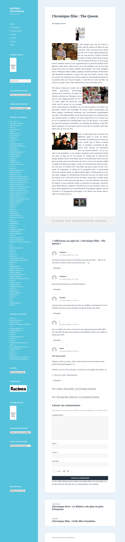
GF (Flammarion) (15, 330)
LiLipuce (63, 252)
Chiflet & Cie (14, 162)
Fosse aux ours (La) (16, 217)
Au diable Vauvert (16, 144)
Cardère (12, 158)
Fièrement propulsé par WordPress (63, 537)
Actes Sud (13, 121)
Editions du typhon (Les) (18, 193)
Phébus (12, 262)
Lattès (12, 236)
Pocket (12, 351)
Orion (12, 341)
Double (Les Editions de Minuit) (20, 324)
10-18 (11, 318)
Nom (54, 443)
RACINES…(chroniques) (17, 10)
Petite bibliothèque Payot (18, 347)
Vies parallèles (14, 293)
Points (12, 353)
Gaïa (11, 219)
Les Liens (13, 38)
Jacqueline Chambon (16, 229)
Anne (61, 348)
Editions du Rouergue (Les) (18, 187)
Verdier (12, 289)
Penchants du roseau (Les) (18, 260)
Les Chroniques (15, 27)
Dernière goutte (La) (16, 170)
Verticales (13, 291)
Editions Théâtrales (16, 201)
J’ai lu (12, 334)
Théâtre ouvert (15, 283)
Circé (11, 166)
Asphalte (13, 138)
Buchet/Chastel (15, 154)
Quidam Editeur (15, 270)
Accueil (12, 24)
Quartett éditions (15, 268)
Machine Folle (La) (16, 238)
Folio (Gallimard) (15, 328)
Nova (11, 250)
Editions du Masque (16, 185)
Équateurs (13, 205)
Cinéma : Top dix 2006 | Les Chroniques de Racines (76, 389)
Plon (11, 264)
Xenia (12, 297)
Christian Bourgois (16, 164)
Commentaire (58, 415)
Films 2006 (90, 221)
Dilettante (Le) (14, 174)
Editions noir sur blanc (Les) (19, 199)
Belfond (12, 148)
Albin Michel (14, 125)
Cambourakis (14, 156)
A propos (13, 41)
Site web (55, 461)
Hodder (12, 332)
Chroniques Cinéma (80, 221)
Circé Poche (14, 322)
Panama (12, 254)
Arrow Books (14, 136)
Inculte (12, 227)
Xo (11, 299)
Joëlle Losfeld (14, 232)
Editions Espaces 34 (16, 195)
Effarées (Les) (14, 203)
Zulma (12, 305)
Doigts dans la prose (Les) (18, 176)
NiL (11, 246)
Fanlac (12, 207)
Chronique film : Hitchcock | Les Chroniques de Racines (78, 397)
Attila (11, 142)
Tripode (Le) (14, 285)
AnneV (69, 221)
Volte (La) (13, 295)
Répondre (57, 268)
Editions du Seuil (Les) (17, 189)
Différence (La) (15, 172)
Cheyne (12, 160)
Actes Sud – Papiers (16, 123)
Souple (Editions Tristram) (18, 357)
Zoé (11, 301)
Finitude (12, 211)
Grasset (12, 225)
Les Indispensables (16, 31)
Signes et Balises (15, 276)
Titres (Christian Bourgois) (18, 359)
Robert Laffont (14, 272)
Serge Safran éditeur (16, 274)
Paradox (12, 256)
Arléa (11, 132)
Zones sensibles (15, 303)
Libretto (12, 339)
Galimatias (13, 221)
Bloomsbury (14, 150)
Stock (11, 280)
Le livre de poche (15, 337)
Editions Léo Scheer (16, 197)
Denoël (12, 168)
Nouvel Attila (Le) (15, 248)
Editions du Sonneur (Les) (18, 191)
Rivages (12, 355)
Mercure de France (16, 240)
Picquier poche (15, 349)
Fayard (12, 209)
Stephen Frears (102, 221)
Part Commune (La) (16, 258)
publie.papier (14, 266)
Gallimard (13, 223)
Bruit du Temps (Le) (16, 152)
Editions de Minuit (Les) (17, 183)
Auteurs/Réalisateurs (19, 91)
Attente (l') (13, 140)
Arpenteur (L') (14, 134)
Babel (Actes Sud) (15, 320)
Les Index (13, 34)
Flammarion (14, 213)
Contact (12, 45)
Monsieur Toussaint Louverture (20, 242)
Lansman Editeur (15, 234)
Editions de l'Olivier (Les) (18, 178)
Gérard (62, 297)
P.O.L (11, 252)
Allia (11, 127)
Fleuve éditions (15, 215)
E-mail (55, 452)
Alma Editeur (14, 130)
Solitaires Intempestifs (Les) (19, 278)
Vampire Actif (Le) (16, 287)
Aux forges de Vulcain (17, 146)
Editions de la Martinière (18, 181)
